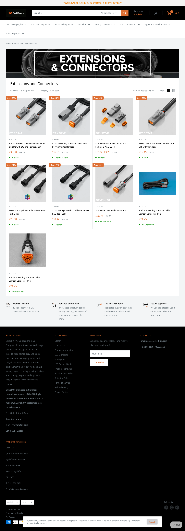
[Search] (124, 13)
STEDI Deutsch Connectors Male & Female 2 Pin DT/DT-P (110, 145)
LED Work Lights (39, 24)
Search (58, 340)
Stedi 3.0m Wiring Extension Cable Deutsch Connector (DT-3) (24, 279)
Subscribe (99, 362)
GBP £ (25, 502)
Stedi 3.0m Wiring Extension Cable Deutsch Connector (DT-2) (154, 212)
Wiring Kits (60, 359)
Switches (82, 24)
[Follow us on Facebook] (166, 507)
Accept (152, 522)
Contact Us (60, 345)
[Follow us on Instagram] (172, 507)
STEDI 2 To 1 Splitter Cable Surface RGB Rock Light (27, 212)
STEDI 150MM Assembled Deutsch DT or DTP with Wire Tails (156, 145)
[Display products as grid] (168, 90)
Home (8, 43)
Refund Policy (61, 387)
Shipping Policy (62, 378)
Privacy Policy (61, 392)
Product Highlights (64, 368)
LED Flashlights (62, 24)
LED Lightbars (61, 354)
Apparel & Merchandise (156, 24)
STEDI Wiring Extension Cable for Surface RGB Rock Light (70, 212)
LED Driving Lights (14, 24)
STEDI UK (99, 139)
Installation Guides (64, 373)
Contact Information (64, 350)
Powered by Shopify (14, 513)
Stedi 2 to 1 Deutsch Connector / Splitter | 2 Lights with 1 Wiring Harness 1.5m (27, 145)
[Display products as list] (173, 90)
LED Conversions (128, 24)
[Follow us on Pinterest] (177, 507)
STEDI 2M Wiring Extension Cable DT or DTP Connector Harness (69, 145)
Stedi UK (12, 139)
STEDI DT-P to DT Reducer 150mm (110, 210)
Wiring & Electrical (103, 24)
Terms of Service (62, 382)
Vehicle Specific (13, 33)
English (10, 502)
